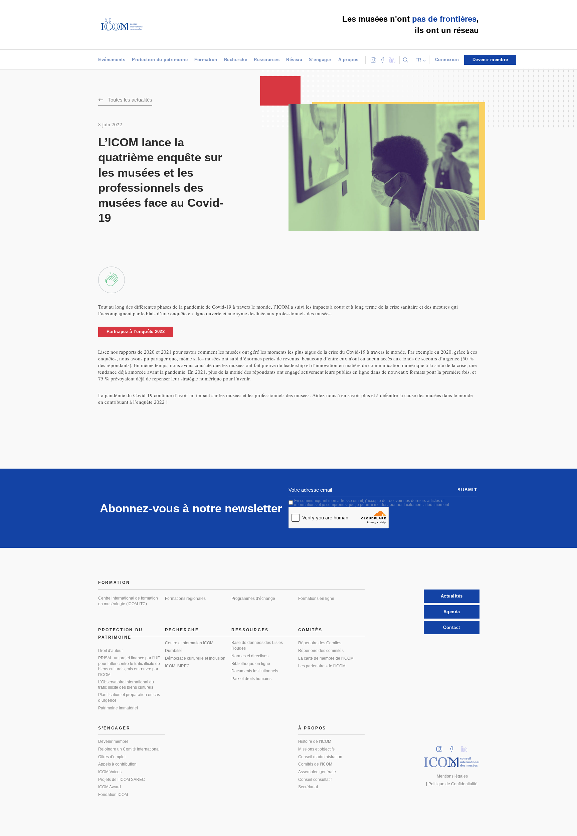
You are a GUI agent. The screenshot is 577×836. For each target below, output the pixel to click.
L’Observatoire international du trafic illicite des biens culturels (126, 685)
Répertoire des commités (321, 650)
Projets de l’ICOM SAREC (121, 779)
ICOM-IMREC (177, 666)
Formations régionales (185, 598)
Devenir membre (113, 741)
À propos (348, 59)
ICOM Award (109, 787)
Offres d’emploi (112, 757)
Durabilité (174, 650)
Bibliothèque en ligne (250, 663)
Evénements (111, 59)
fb (453, 747)
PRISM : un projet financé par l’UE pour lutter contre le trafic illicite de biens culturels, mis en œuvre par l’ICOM (129, 666)
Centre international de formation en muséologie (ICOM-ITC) (128, 601)
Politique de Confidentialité (452, 784)
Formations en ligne (316, 598)
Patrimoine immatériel (118, 708)
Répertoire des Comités (319, 643)
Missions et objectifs (316, 749)
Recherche (235, 59)
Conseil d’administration (320, 757)
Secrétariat (308, 787)
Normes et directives (249, 656)
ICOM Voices (110, 772)
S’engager (320, 59)
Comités (310, 630)
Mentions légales (452, 776)
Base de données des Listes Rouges (257, 645)
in (441, 747)
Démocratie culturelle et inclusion (195, 658)
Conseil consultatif (315, 779)
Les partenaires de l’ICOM (322, 666)
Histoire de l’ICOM (314, 741)
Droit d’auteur (110, 650)
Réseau (294, 59)
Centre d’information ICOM (189, 643)
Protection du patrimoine (160, 59)
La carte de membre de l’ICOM (326, 658)
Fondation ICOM (113, 794)
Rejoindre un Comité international (129, 749)
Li (466, 747)
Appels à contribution (117, 764)
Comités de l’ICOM (315, 764)
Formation (205, 59)
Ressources (266, 59)
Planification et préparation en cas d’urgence (129, 697)
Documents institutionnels (254, 671)
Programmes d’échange (253, 598)
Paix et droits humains (251, 678)
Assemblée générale (317, 772)
